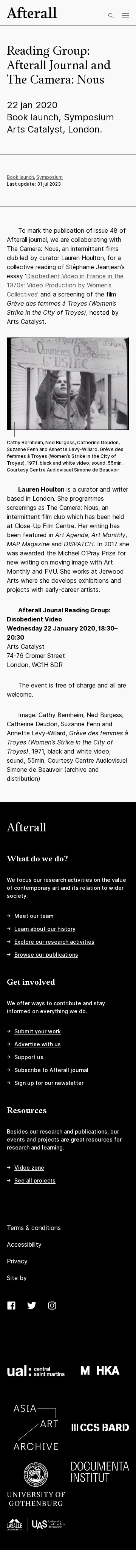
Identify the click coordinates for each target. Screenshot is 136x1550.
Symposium (49, 177)
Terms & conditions (34, 1227)
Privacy (17, 1261)
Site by (17, 1278)
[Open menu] (125, 15)
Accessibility (24, 1244)
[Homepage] (32, 12)
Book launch (20, 177)
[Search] (111, 15)
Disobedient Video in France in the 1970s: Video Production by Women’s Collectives (65, 285)
